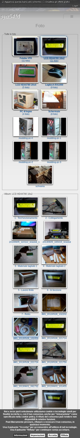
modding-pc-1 (54, 138)
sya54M (10, 16)
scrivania (40, 186)
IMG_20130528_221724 (25, 362)
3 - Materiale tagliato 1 (26, 266)
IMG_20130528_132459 (25, 338)
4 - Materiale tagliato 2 (54, 266)
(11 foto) (26, 59)
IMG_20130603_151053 (54, 410)
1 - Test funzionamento (26, 218)
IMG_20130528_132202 (54, 314)
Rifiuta (64, 435)
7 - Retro (26, 314)
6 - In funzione (54, 290)
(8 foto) (54, 112)
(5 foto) (25, 86)
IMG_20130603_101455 (54, 386)
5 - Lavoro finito (26, 290)
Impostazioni (37, 435)
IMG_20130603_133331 (25, 410)
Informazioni (20, 435)
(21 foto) (54, 59)
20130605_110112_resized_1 (24, 242)
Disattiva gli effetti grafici (56, 2)
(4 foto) (26, 112)
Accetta (53, 435)
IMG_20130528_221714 (54, 338)
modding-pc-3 (54, 162)
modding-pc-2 (26, 162)
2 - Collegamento (54, 218)
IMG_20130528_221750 (54, 362)
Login (75, 5)
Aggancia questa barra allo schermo (21, 2)
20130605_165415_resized (57, 242)
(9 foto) (54, 86)
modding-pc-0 (26, 138)
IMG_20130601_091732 (25, 386)
